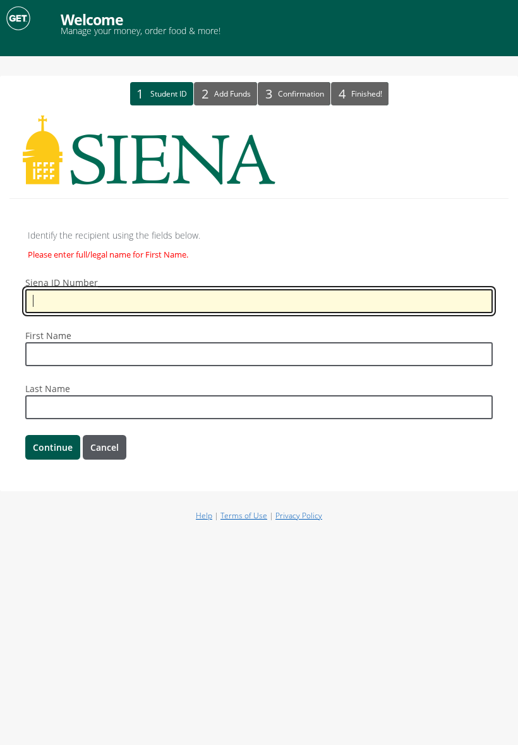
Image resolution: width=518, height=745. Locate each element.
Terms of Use (243, 515)
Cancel (104, 447)
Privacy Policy (298, 515)
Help (204, 515)
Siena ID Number (61, 283)
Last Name (47, 389)
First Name (48, 336)
